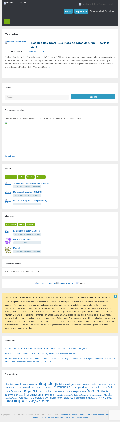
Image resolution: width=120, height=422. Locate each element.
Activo (21, 177)
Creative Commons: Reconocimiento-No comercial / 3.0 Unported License (60, 417)
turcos (9, 401)
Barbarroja (20, 387)
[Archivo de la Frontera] (15, 2)
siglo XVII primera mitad (78, 397)
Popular (30, 177)
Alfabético (41, 177)
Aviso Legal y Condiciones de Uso (72, 415)
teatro (94, 398)
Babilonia (10, 387)
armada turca (95, 384)
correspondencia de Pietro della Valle (92, 387)
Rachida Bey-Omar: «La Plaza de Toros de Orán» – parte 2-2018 (70, 45)
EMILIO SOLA (65, 391)
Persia (22, 397)
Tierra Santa (104, 397)
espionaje (79, 391)
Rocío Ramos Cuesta (22, 239)
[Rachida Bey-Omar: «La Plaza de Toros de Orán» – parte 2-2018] (16, 41)
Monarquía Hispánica (63, 395)
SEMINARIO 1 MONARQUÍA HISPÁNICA (31, 183)
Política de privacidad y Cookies (99, 415)
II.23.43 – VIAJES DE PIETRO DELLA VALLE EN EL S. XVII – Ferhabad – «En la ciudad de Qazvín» (47, 349)
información (11, 394)
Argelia (77, 384)
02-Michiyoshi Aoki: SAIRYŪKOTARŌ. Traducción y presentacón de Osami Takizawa (40, 354)
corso (7, 391)
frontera (94, 390)
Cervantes (37, 387)
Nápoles (8, 398)
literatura (30, 395)
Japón (21, 395)
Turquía (18, 401)
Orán (14, 398)
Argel (71, 384)
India (105, 391)
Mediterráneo (46, 394)
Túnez (27, 401)
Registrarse (81, 11)
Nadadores (76, 395)
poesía (29, 398)
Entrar (68, 11)
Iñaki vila (17, 248)
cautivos (29, 387)
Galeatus (32, 51)
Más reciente (11, 177)
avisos (111, 384)
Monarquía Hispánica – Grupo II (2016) (30, 201)
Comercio (47, 387)
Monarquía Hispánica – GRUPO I (27, 192)
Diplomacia (17, 391)
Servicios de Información (47, 397)
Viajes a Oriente (40, 401)
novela (107, 394)
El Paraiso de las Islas (44, 391)
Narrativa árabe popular (91, 395)
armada (83, 384)
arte (104, 384)
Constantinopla (60, 387)
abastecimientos (14, 384)
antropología (47, 383)
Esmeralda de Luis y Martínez (26, 231)
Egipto (28, 391)
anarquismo (29, 384)
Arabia (64, 384)
